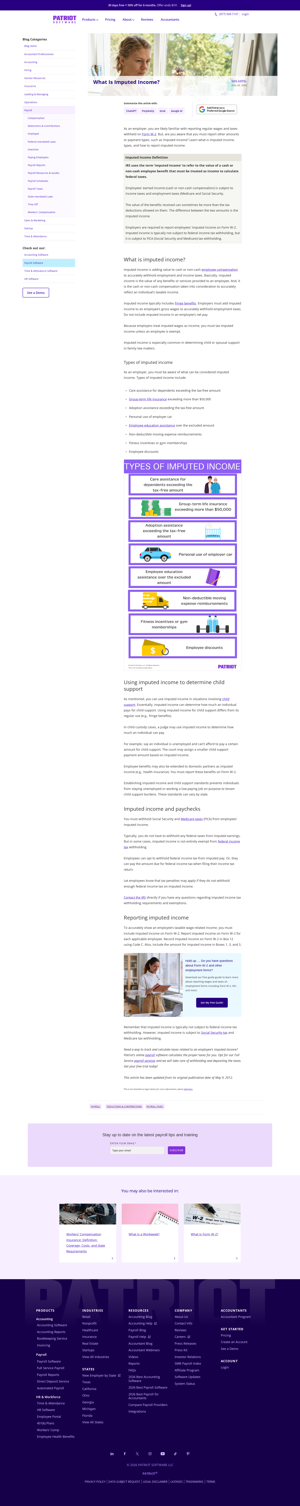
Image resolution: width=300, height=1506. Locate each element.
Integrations (137, 1411)
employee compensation (220, 269)
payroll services (144, 1061)
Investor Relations (188, 1357)
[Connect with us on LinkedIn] (112, 1453)
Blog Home (30, 46)
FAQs (132, 1370)
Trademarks (194, 1482)
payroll (150, 1055)
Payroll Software (33, 263)
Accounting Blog (140, 1317)
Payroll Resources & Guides (44, 173)
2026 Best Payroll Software (147, 1387)
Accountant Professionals (39, 54)
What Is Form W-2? (204, 1234)
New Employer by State (99, 1375)
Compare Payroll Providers (148, 1405)
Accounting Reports (51, 1332)
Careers (180, 1337)
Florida (87, 1415)
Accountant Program (236, 1317)
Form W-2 (149, 134)
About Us (181, 1317)
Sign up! (186, 5)
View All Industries (95, 1357)
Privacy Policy (95, 1482)
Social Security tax (214, 1032)
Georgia (88, 1402)
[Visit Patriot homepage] (64, 19)
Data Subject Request (124, 1482)
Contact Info (183, 1323)
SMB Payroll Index (188, 1363)
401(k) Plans (45, 1423)
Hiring (27, 70)
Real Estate (90, 1343)
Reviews (147, 19)
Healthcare (90, 1330)
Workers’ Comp (48, 1430)
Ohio (85, 1395)
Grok (162, 111)
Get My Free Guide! (212, 1002)
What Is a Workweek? (144, 1234)
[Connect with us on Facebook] (124, 1453)
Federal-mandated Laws (42, 141)
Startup (28, 228)
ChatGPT (131, 111)
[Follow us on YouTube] (162, 1453)
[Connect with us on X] (137, 1453)
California (89, 1389)
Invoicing (43, 1345)
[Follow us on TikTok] (175, 1453)
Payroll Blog (137, 1330)
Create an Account (234, 1342)
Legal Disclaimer (155, 1482)
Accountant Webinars (144, 1350)
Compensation (36, 118)
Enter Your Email (123, 1143)
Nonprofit (89, 1323)
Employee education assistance (152, 425)
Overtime (33, 149)
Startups (88, 1350)
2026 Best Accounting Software (144, 1379)
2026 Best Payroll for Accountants (143, 1396)
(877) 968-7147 (228, 14)
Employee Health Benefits (56, 1436)
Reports (134, 1363)
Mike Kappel (239, 80)
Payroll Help (137, 1337)
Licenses (176, 1482)
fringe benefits (185, 303)
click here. (188, 1089)
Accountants (170, 19)
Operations (30, 102)
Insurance (30, 86)
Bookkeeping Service (52, 1338)
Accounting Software (36, 254)
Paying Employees (38, 157)
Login (245, 14)
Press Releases (185, 1343)
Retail (86, 1317)
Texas (86, 1382)
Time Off (33, 204)
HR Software (31, 278)
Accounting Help (140, 1323)
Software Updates (188, 1377)
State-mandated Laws (40, 196)
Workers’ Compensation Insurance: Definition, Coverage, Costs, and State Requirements (85, 1242)
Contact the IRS (135, 897)
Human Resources (34, 78)
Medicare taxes (192, 819)
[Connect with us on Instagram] (150, 1453)
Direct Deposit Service (53, 1381)
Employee (33, 133)
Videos (133, 1357)
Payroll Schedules (38, 181)
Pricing (110, 19)
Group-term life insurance (148, 399)
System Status (185, 1383)
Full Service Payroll (50, 1368)
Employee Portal (49, 1416)
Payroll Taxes (35, 188)
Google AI (176, 111)
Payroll (28, 110)
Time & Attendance (35, 236)
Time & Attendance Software (40, 271)
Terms (210, 1482)
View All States (92, 1422)
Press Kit (181, 1350)
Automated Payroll (50, 1388)
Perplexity (148, 111)
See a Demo (36, 293)
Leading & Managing (36, 94)
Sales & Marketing (34, 220)
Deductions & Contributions (44, 125)
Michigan (89, 1409)
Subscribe (177, 1150)
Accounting (30, 62)
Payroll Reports (36, 165)
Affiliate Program (187, 1370)
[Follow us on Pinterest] (188, 1453)
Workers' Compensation (41, 212)
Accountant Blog (140, 1343)
